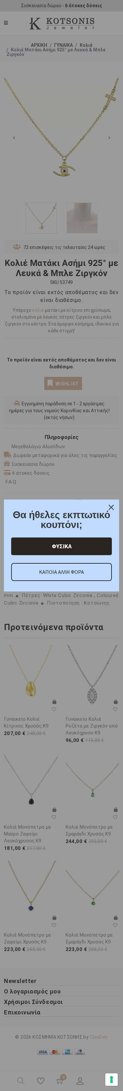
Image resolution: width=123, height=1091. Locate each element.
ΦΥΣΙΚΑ (62, 546)
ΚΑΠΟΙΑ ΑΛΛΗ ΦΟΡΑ (61, 572)
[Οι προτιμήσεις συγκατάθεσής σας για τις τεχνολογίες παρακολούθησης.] (111, 1079)
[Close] (111, 507)
